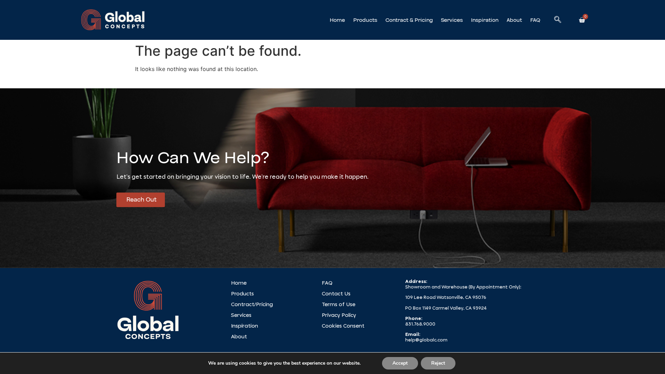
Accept (400, 363)
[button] (558, 20)
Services (452, 20)
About (514, 20)
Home (337, 20)
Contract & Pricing (409, 20)
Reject (438, 363)
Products (365, 20)
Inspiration (484, 20)
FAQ (535, 20)
